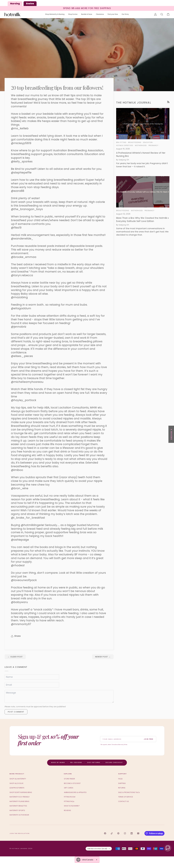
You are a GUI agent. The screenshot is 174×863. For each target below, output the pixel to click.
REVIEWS (67, 810)
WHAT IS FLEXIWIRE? (72, 806)
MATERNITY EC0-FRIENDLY (20, 797)
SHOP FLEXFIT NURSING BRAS (21, 792)
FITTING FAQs (69, 801)
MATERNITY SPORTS (17, 810)
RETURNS (121, 788)
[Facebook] (105, 833)
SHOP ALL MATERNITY (18, 779)
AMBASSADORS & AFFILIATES (75, 792)
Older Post (15, 656)
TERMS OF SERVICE (125, 797)
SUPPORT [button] (122, 774)
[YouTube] (138, 833)
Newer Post (103, 656)
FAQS (120, 779)
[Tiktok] (112, 833)
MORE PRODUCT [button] (17, 774)
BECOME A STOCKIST (72, 783)
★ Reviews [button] (171, 434)
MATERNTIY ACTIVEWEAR (19, 815)
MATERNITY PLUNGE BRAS (19, 801)
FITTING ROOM (69, 797)
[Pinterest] (118, 833)
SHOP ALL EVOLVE (16, 783)
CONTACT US (123, 801)
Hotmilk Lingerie (20, 848)
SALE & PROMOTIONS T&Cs (129, 792)
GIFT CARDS (68, 788)
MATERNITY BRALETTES (18, 806)
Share (17, 636)
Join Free (148, 739)
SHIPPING (122, 783)
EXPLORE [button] (68, 774)
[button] (54, 14)
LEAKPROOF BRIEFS (17, 788)
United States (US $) (97, 849)
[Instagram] (125, 833)
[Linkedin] (131, 833)
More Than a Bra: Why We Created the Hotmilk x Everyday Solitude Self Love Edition (142, 219)
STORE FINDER (69, 779)
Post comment (16, 712)
